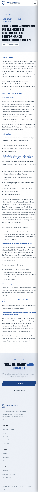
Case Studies (5, 457)
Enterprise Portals (7, 440)
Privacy (4, 489)
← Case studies (7, 14)
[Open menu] (35, 3)
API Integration (6, 443)
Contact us (19, 383)
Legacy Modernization (8, 433)
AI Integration (5, 436)
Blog (3, 460)
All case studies (19, 390)
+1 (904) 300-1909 (6, 477)
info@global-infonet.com (8, 474)
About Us (4, 453)
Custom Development (8, 429)
